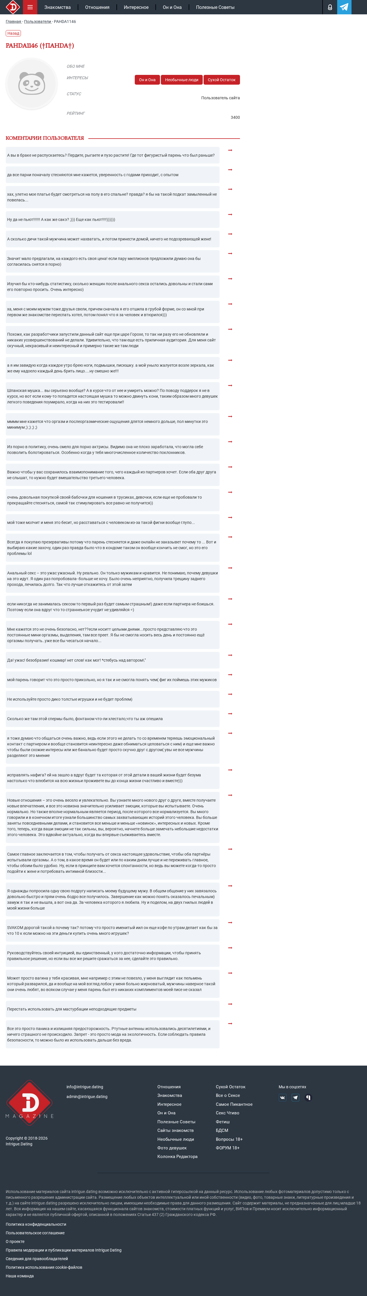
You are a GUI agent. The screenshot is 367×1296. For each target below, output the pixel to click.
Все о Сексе (228, 1095)
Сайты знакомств (175, 1130)
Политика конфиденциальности (36, 1224)
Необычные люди (181, 79)
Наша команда (20, 1276)
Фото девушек (172, 1148)
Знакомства (57, 7)
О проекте (15, 1241)
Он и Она (172, 7)
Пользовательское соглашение (35, 1233)
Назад (13, 33)
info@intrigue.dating (85, 1087)
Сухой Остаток (222, 79)
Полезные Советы (215, 7)
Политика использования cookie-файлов (44, 1267)
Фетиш (223, 1121)
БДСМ (222, 1130)
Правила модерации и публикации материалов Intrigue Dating (64, 1250)
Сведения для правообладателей (37, 1258)
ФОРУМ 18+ (228, 1148)
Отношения (97, 7)
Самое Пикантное (234, 1104)
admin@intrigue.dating (87, 1096)
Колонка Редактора (177, 1156)
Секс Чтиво (227, 1113)
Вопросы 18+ (229, 1139)
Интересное (136, 7)
